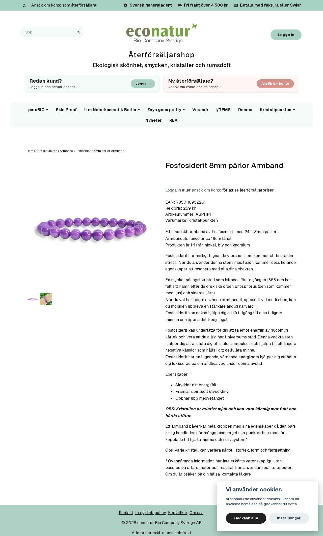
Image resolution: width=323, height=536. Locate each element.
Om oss (196, 512)
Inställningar (289, 518)
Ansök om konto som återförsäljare (63, 5)
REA (173, 120)
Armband (68, 151)
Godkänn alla (246, 518)
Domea (245, 109)
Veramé (200, 109)
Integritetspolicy (150, 512)
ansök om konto (206, 190)
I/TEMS (223, 109)
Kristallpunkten (275, 109)
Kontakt (126, 512)
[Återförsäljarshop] (161, 33)
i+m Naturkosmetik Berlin (110, 109)
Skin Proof (66, 109)
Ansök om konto (275, 83)
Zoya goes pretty (164, 109)
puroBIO (36, 109)
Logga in (286, 34)
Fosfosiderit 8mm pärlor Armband (100, 151)
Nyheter (153, 120)
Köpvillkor (177, 512)
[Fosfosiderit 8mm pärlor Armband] (92, 226)
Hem (31, 151)
